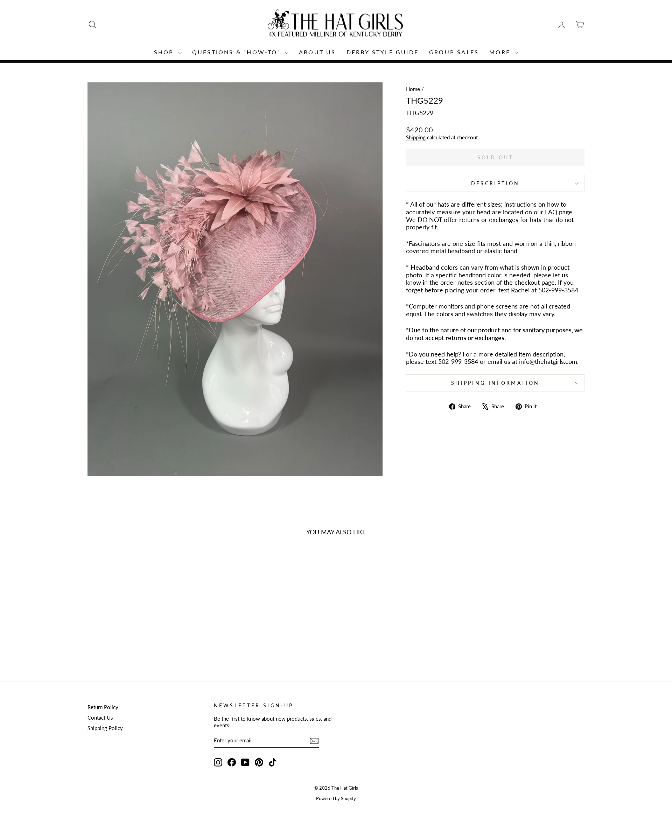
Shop (165, 52)
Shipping (416, 137)
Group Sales (454, 52)
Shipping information (495, 383)
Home (413, 89)
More (501, 52)
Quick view (147, 617)
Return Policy (103, 707)
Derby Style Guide (382, 52)
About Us (317, 52)
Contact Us (100, 717)
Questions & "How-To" (237, 52)
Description (495, 183)
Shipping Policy (105, 728)
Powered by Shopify (336, 798)
